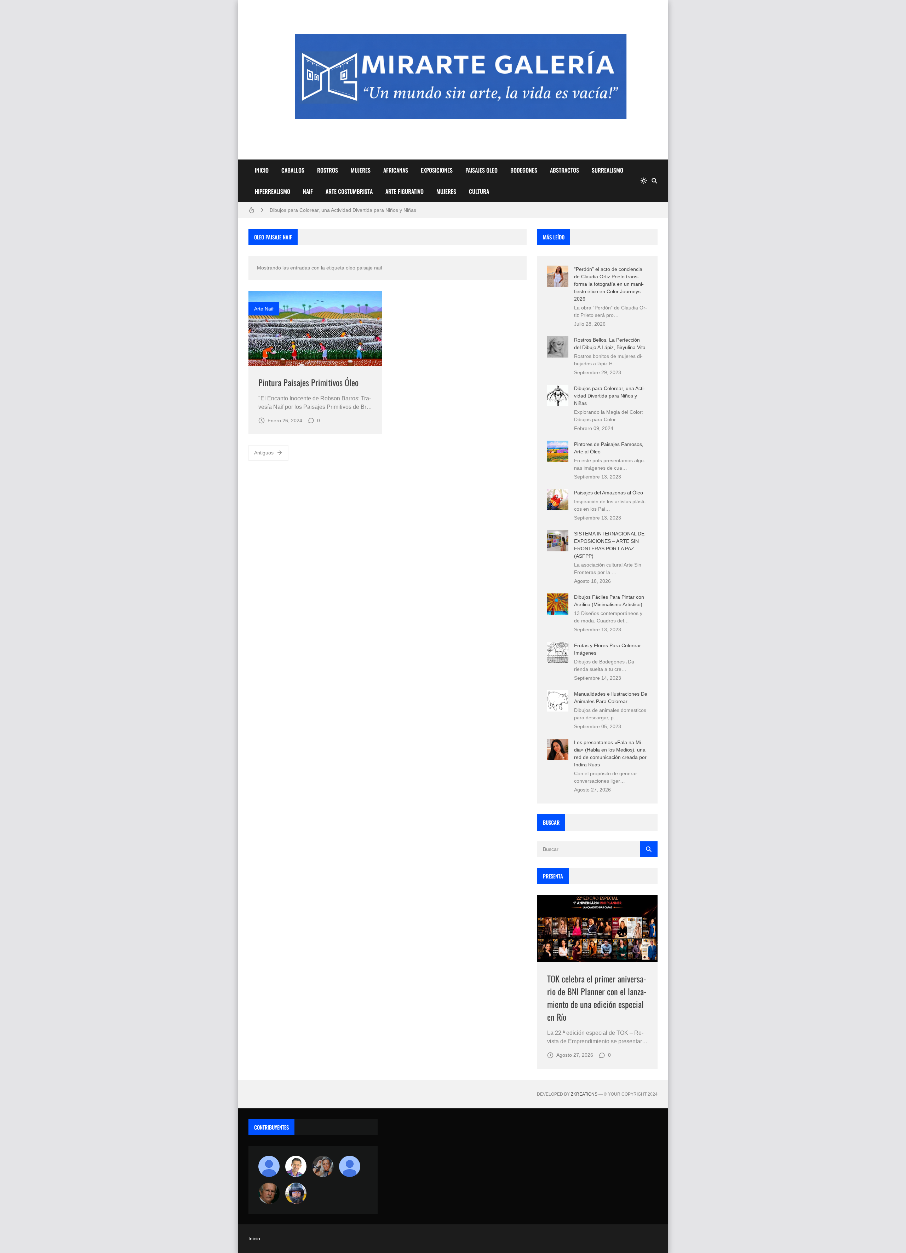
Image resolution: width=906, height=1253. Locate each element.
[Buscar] (654, 180)
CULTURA (479, 191)
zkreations (584, 1094)
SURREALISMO (607, 170)
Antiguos (264, 453)
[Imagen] (315, 328)
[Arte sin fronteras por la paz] (295, 1166)
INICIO (262, 170)
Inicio (254, 1238)
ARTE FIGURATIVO (404, 191)
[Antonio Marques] (269, 1166)
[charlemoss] (269, 1193)
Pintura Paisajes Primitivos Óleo (308, 382)
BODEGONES (523, 170)
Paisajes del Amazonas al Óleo (608, 492)
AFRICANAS (395, 170)
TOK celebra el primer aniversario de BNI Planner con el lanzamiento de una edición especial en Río (597, 997)
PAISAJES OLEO (481, 170)
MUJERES (361, 170)
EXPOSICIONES (437, 170)
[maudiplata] (295, 1193)
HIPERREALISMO (272, 191)
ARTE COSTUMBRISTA (349, 191)
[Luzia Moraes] (322, 1166)
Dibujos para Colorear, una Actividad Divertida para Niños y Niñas (343, 210)
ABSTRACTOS (564, 170)
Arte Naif (264, 309)
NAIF (308, 191)
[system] (644, 180)
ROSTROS (327, 170)
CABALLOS (292, 170)
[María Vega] (349, 1166)
